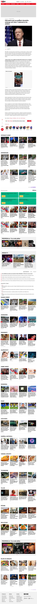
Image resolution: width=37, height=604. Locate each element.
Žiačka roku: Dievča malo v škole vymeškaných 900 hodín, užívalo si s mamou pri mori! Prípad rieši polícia (18, 280)
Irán (19, 118)
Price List (10, 600)
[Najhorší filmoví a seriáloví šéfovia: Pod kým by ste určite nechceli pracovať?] (23, 441)
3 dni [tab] (31, 271)
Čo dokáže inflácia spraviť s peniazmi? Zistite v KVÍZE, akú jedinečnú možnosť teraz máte (5, 215)
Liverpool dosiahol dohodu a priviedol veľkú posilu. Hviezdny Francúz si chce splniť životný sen (14, 498)
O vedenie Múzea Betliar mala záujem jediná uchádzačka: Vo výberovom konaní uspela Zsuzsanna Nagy (18, 289)
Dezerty (29, 465)
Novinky (11, 431)
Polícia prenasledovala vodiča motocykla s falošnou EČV (6, 264)
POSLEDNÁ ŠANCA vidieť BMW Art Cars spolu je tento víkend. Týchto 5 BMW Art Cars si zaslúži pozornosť (32, 429)
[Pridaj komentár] (2, 120)
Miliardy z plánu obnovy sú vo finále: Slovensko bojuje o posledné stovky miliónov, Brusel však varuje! (32, 394)
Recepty (11, 536)
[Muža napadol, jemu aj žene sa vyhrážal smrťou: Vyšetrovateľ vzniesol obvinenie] (5, 302)
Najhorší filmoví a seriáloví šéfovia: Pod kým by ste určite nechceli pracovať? (22, 446)
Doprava (20, 430)
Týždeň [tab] (34, 271)
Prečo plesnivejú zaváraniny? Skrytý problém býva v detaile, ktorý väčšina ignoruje (32, 533)
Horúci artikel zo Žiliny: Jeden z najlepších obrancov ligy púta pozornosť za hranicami (14, 411)
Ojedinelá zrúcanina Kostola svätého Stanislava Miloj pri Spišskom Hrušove (18, 265)
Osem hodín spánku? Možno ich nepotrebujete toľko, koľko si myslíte (31, 360)
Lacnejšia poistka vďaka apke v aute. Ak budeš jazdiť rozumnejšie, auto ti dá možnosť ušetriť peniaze (5, 429)
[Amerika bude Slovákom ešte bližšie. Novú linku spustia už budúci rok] (23, 493)
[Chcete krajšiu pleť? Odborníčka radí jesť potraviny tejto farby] (5, 355)
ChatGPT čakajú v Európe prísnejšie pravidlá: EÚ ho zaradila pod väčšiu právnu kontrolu (14, 325)
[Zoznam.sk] (26, 598)
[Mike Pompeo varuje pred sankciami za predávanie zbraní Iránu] (14, 140)
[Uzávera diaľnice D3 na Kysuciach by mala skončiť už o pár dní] (23, 423)
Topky (10, 18)
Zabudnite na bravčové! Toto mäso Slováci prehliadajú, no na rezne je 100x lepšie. (14, 464)
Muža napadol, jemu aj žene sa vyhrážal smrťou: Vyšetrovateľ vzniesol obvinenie (5, 307)
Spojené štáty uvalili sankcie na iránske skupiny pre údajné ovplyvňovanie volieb (4, 145)
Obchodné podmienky (12, 598)
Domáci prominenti (3, 346)
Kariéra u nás (3, 599)
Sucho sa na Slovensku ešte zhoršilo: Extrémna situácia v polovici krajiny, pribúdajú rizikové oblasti (32, 307)
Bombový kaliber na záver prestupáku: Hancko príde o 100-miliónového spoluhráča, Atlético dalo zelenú (5, 411)
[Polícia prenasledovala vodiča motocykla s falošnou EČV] (7, 258)
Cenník (10, 599)
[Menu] (35, 4)
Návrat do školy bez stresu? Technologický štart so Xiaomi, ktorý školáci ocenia (31, 377)
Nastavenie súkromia (4, 598)
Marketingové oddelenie (20, 600)
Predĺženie (14, 118)
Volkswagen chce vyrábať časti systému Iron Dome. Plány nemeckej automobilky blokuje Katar (5, 481)
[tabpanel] (18, 277)
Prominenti (4, 332)
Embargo (10, 118)
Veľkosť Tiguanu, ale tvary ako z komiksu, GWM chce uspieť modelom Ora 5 (13, 429)
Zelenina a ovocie (3, 535)
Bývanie (3, 505)
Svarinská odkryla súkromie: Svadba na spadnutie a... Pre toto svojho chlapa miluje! (29, 265)
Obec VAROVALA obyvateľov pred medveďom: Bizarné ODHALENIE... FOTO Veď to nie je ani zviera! (17, 273)
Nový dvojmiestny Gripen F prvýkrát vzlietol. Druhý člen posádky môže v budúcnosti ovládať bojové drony (23, 481)
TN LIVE (3, 488)
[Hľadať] (33, 4)
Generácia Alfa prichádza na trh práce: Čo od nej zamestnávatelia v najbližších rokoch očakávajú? (14, 446)
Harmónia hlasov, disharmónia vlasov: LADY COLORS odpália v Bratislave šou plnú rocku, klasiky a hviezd (32, 215)
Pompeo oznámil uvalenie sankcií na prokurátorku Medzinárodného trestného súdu (22, 145)
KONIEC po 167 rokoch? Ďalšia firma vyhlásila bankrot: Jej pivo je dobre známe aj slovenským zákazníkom (18, 278)
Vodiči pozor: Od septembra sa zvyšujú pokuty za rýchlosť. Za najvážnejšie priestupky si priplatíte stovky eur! (5, 394)
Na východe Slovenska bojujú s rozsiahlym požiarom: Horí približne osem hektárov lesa (15, 291)
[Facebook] (24, 594)
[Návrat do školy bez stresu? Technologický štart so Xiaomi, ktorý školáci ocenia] (32, 371)
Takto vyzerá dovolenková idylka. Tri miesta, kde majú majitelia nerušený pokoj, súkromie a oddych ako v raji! (4, 516)
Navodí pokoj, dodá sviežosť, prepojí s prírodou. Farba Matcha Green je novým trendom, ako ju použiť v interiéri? (14, 516)
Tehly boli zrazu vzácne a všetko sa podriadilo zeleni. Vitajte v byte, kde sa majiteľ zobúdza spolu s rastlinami (32, 516)
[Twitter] (27, 594)
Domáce (2, 380)
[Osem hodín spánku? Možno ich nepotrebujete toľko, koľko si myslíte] (32, 355)
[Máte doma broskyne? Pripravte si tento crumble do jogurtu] (32, 459)
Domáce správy (5, 297)
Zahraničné (12, 18)
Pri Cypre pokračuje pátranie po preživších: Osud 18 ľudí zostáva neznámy (31, 325)
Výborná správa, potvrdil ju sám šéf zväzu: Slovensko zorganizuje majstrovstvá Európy (23, 411)
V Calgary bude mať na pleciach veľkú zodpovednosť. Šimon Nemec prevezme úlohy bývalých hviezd (32, 498)
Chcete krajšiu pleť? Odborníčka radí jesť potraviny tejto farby (4, 359)
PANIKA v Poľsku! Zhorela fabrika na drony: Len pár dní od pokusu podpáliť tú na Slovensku (16, 277)
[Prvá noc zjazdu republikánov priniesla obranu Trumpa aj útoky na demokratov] (32, 140)
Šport (2, 401)
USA (17, 118)
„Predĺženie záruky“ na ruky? (13, 359)
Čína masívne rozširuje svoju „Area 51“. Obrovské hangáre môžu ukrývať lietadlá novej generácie (14, 481)
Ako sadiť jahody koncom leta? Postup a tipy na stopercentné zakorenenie (5, 533)
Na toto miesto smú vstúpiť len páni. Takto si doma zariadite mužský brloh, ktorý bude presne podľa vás (23, 516)
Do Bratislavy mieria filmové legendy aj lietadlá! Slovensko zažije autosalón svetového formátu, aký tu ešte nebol (22, 215)
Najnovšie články (5, 283)
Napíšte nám (3, 600)
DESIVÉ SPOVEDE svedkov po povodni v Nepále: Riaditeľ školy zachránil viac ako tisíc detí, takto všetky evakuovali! (17, 287)
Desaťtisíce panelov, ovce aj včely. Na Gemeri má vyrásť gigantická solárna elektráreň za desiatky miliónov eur (23, 394)
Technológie (4, 470)
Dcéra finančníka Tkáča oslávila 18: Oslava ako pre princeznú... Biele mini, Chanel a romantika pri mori (17, 275)
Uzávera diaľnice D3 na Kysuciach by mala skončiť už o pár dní (22, 428)
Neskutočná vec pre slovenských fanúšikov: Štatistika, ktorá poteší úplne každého (13, 215)
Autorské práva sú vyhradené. (27, 596)
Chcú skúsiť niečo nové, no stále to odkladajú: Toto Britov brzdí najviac (23, 359)
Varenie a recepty (6, 454)
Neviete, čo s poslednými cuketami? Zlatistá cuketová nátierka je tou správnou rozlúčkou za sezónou (23, 533)
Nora (23, 1)
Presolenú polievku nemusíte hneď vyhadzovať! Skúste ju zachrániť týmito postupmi (13, 533)
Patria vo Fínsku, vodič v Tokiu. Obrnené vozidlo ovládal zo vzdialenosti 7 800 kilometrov (32, 481)
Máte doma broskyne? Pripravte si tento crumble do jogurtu (31, 463)
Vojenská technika (21, 484)
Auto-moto (4, 418)
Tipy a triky (2, 432)
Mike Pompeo (23, 118)
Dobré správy (5, 366)
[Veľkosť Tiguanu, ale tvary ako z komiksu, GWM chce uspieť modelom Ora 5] (14, 423)
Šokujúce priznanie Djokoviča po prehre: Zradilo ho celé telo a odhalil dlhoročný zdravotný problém (31, 411)
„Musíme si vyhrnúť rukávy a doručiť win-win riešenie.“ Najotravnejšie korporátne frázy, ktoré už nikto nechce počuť (5, 446)
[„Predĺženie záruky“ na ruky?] (14, 355)
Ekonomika (4, 384)
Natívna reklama (11, 601)
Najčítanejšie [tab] (26, 271)
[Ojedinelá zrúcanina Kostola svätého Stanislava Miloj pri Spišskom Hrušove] (18, 258)
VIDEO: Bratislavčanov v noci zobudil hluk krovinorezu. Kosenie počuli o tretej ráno (5, 498)
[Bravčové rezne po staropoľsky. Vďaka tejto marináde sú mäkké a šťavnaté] (5, 459)
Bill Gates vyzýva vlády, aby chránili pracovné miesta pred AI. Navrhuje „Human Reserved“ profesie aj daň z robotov (18, 295)
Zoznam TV (5, 253)
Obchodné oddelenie (19, 598)
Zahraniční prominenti (12, 346)
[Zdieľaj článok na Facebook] (2, 123)
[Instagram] (26, 594)
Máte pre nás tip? (19, 601)
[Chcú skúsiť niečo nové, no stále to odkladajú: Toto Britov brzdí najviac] (23, 355)
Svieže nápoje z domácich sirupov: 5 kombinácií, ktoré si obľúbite (22, 464)
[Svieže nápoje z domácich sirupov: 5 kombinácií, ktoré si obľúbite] (23, 459)
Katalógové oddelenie (19, 599)
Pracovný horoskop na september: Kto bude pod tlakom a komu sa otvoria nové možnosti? (32, 446)
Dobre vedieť (2, 218)
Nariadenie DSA (4, 601)
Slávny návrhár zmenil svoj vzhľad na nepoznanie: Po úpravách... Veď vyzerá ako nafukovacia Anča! (31, 343)
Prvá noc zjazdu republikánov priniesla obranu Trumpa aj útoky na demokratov (32, 145)
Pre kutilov (4, 522)
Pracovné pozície (4, 190)
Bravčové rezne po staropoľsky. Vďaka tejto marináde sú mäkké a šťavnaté (5, 464)
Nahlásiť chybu (7, 124)
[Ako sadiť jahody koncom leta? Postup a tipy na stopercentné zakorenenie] (5, 527)
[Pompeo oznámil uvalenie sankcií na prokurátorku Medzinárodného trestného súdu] (23, 140)
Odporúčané (29, 483)
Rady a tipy (20, 466)
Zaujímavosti (4, 350)
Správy (1, 484)
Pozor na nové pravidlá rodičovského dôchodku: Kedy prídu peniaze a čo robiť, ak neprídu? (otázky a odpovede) (14, 394)
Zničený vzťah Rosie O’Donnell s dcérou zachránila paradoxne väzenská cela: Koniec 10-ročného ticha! (13, 343)
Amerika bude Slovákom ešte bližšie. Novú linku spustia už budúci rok (23, 497)
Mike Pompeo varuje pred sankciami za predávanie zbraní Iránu (14, 144)
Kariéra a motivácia (6, 436)
